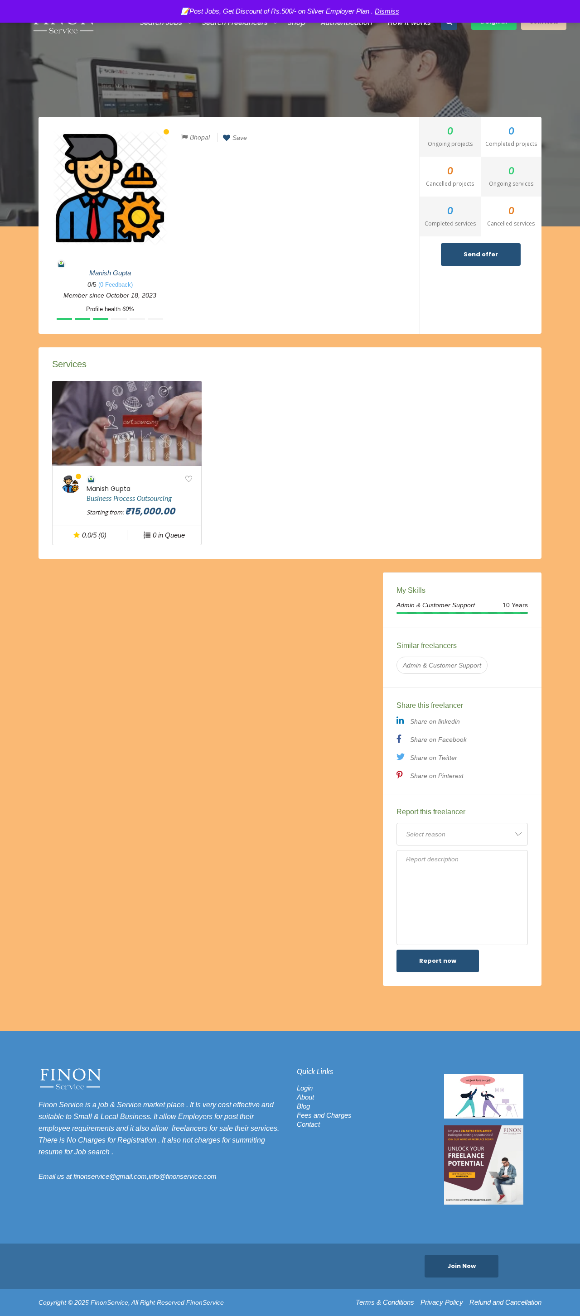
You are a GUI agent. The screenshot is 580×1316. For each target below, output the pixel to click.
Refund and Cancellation (505, 1302)
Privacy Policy (441, 1302)
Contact (308, 1124)
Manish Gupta (110, 273)
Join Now (461, 1266)
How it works (408, 22)
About (305, 1097)
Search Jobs (161, 22)
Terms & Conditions (385, 1302)
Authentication (346, 22)
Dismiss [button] (387, 11)
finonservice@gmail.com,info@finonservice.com (145, 1176)
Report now (437, 960)
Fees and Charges (324, 1115)
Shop (296, 22)
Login (305, 1088)
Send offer (481, 254)
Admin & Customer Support (442, 665)
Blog (303, 1106)
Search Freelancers (234, 22)
